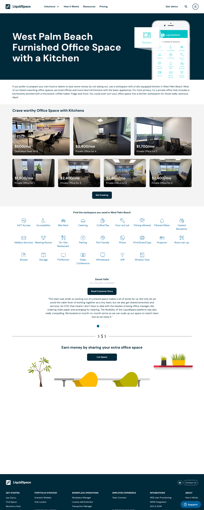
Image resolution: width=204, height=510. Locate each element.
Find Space (11, 502)
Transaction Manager (82, 506)
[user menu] (195, 7)
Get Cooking (102, 195)
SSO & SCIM (156, 506)
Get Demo (11, 497)
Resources (89, 6)
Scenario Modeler (42, 497)
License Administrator (82, 502)
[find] (186, 7)
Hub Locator (40, 502)
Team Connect (119, 497)
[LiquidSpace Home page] (18, 6)
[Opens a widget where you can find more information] (190, 505)
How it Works (71, 6)
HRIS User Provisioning (160, 497)
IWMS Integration (158, 502)
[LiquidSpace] (18, 482)
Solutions (49, 6)
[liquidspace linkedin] (180, 482)
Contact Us (190, 482)
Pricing (104, 6)
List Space (102, 357)
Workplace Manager (81, 497)
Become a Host (13, 506)
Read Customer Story (102, 291)
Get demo (172, 6)
